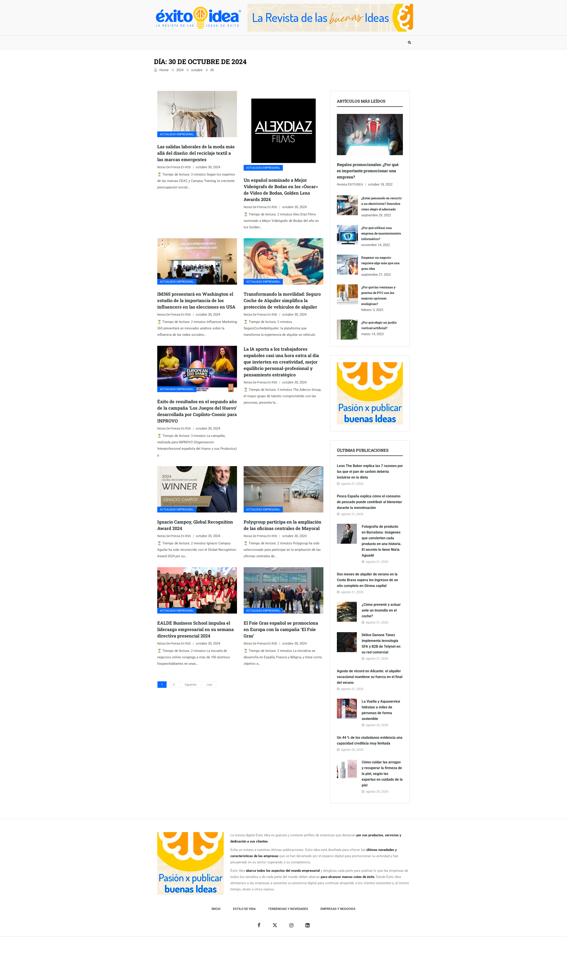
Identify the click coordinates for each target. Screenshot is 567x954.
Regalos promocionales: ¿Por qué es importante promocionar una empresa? (367, 171)
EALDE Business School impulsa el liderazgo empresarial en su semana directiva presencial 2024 (195, 629)
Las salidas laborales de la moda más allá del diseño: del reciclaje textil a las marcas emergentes (196, 153)
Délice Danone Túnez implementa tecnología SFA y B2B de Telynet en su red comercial (381, 643)
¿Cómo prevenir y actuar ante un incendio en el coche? (381, 610)
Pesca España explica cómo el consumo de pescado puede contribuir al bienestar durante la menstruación (369, 502)
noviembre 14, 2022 (375, 245)
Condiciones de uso (364, 947)
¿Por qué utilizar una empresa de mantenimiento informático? (381, 233)
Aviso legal (274, 947)
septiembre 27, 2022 (376, 275)
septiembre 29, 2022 (376, 215)
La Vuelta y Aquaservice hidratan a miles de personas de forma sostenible (381, 710)
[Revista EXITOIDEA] (198, 17)
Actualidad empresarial (177, 134)
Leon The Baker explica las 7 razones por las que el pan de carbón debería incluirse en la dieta (370, 471)
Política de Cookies (333, 947)
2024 (179, 70)
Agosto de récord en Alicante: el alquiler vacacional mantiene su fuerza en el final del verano (369, 677)
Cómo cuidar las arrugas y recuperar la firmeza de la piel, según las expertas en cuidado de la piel (382, 773)
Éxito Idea (256, 947)
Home (164, 70)
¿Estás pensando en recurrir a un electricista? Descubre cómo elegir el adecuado (381, 203)
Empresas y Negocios (275, 42)
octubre (196, 70)
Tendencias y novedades (228, 42)
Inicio (162, 42)
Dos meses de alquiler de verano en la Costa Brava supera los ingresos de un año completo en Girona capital (367, 580)
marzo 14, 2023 (372, 334)
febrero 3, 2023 (372, 310)
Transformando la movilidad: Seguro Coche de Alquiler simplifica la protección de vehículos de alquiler (282, 300)
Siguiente (190, 684)
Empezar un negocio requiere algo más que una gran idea (380, 263)
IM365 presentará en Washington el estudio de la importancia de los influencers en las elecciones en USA (196, 300)
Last (209, 684)
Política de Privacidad (301, 947)
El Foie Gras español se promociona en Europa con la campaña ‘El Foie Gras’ (281, 629)
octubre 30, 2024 (208, 167)
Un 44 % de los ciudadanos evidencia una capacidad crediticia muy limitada (369, 740)
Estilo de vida (187, 42)
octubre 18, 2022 (380, 184)
